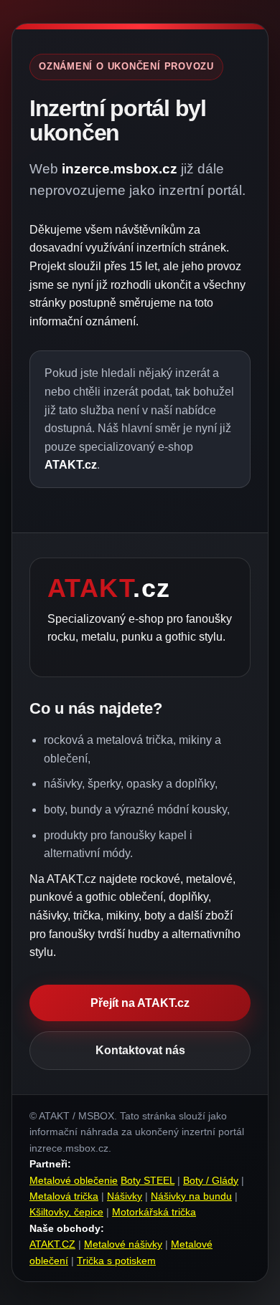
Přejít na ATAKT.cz (140, 1003)
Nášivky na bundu (191, 1196)
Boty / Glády (210, 1180)
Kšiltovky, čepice (66, 1212)
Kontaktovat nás (140, 1050)
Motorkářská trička (154, 1212)
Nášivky (124, 1196)
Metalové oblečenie (73, 1180)
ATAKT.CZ (52, 1244)
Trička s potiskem (116, 1260)
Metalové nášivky (123, 1244)
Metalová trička (63, 1196)
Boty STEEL (147, 1180)
